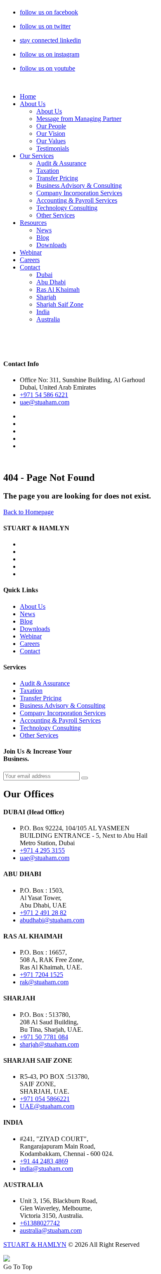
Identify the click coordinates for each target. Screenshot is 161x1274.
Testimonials (52, 148)
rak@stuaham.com (44, 982)
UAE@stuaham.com (47, 1106)
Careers (30, 259)
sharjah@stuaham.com (49, 1044)
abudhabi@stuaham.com (52, 920)
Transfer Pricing (57, 178)
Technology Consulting (66, 207)
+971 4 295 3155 (42, 850)
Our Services (37, 155)
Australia (48, 319)
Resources (33, 222)
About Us (32, 103)
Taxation (47, 170)
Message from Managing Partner (78, 118)
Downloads (51, 244)
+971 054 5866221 (45, 1098)
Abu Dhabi (51, 282)
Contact (30, 267)
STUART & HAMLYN (34, 1244)
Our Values (51, 140)
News (44, 230)
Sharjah (46, 296)
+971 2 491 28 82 (43, 912)
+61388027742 (40, 1223)
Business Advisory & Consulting (79, 185)
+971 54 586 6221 (44, 394)
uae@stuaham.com (44, 402)
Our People (51, 126)
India (43, 311)
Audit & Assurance (61, 163)
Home (28, 96)
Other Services (55, 215)
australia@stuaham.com (51, 1230)
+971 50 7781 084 (44, 1036)
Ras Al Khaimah (58, 289)
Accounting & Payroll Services (76, 200)
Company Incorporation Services (79, 192)
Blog (42, 237)
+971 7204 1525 (41, 974)
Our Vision (50, 133)
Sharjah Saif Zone (59, 304)
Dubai (44, 274)
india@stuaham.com (46, 1168)
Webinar (31, 252)
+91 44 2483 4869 (44, 1161)
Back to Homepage (28, 511)
